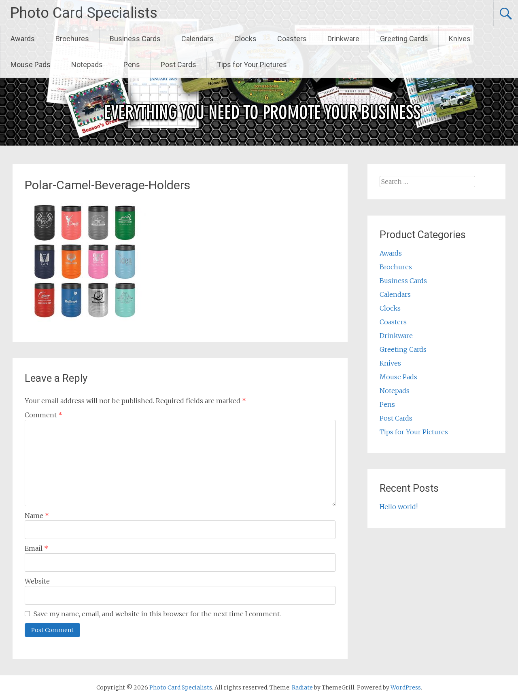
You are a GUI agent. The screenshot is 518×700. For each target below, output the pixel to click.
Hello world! (399, 507)
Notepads (87, 64)
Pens (131, 64)
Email (36, 548)
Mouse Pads (31, 64)
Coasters (292, 38)
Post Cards (178, 64)
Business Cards (135, 38)
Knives (460, 38)
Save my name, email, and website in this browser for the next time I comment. (157, 614)
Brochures (72, 38)
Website (37, 581)
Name (37, 516)
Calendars (197, 38)
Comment (43, 415)
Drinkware (343, 38)
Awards (23, 38)
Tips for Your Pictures (252, 64)
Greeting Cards (404, 38)
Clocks (245, 38)
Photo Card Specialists (83, 12)
